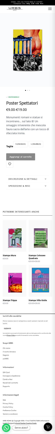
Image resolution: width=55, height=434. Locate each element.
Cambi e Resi (7, 379)
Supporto (6, 386)
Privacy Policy (11, 335)
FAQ (4, 400)
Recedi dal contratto (10, 382)
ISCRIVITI (7, 328)
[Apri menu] (50, 9)
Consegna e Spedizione (11, 376)
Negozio (6, 355)
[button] (6, 427)
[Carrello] (48, 427)
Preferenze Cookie (9, 410)
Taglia (9, 146)
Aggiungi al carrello (21, 156)
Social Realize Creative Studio (26, 423)
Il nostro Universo (9, 351)
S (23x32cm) (21, 144)
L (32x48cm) (36, 144)
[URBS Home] (15, 8)
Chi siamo (6, 348)
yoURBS (5, 358)
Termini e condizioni (10, 414)
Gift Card (6, 372)
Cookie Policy (8, 407)
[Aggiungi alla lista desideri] (9, 163)
